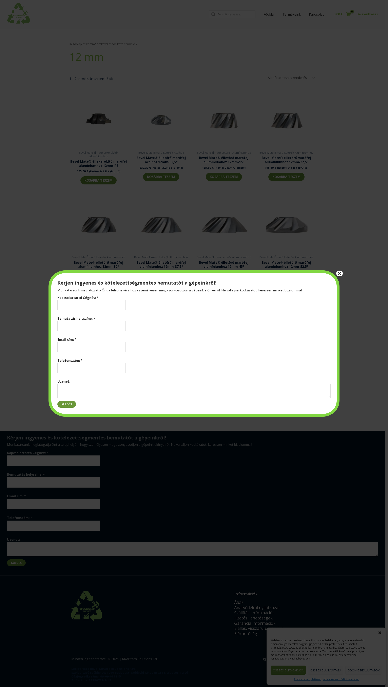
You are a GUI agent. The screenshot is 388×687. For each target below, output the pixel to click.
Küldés (66, 404)
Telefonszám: (69, 360)
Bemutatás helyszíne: (76, 318)
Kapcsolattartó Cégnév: (78, 297)
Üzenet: (63, 381)
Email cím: (66, 339)
